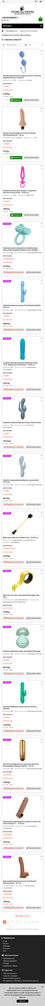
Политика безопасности (12, 978)
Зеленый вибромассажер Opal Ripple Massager (21, 651)
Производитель (11, 31)
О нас (5, 941)
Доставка (6, 946)
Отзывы (6, 963)
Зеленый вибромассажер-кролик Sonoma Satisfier (20, 708)
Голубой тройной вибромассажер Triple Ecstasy (22, 423)
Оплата (5, 943)
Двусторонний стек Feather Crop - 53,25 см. (20, 538)
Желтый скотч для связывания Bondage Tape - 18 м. (21, 596)
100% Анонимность (10, 973)
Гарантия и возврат (10, 976)
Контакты (6, 948)
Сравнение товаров (10, 966)
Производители (9, 958)
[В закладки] (41, 51)
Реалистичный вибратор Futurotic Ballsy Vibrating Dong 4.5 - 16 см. (19, 134)
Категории (7, 26)
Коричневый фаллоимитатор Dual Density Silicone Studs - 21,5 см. (19, 882)
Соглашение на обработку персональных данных (21, 981)
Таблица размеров (10, 961)
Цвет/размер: (7, 83)
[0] (40, 19)
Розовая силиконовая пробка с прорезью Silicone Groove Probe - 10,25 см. (19, 192)
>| (9, 925)
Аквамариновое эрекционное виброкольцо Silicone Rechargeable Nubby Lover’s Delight (20, 249)
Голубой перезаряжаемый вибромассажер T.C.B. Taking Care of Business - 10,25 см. (20, 364)
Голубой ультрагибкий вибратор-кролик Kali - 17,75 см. (21, 481)
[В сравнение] (41, 54)
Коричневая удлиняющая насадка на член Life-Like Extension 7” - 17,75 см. (22, 823)
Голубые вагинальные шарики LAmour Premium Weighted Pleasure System (22, 77)
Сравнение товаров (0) (13, 39)
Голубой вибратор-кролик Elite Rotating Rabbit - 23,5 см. (22, 306)
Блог (4, 951)
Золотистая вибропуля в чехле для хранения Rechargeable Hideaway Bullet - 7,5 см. (21, 765)
